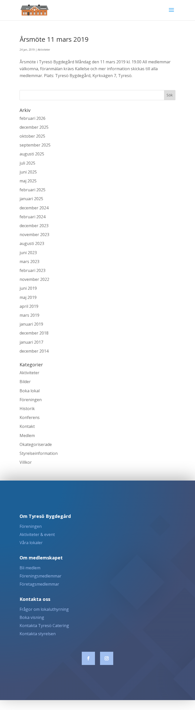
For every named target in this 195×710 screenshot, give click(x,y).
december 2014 (34, 351)
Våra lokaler (31, 542)
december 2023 (34, 225)
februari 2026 (32, 118)
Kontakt (27, 426)
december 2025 (34, 127)
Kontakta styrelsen (38, 633)
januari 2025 (31, 198)
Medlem (27, 435)
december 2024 (34, 208)
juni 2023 (28, 252)
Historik (27, 408)
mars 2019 (29, 315)
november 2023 (34, 234)
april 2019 (29, 306)
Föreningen (31, 399)
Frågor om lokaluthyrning (44, 609)
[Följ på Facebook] (88, 658)
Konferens (30, 417)
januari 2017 (31, 342)
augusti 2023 (32, 243)
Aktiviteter (44, 49)
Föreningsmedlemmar (40, 576)
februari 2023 (32, 270)
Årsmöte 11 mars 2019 (54, 39)
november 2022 (34, 279)
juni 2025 (28, 172)
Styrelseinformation (39, 453)
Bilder (25, 381)
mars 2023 (29, 261)
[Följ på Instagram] (106, 658)
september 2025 (35, 145)
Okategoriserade (36, 444)
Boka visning (32, 617)
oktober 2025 (32, 136)
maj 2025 (28, 181)
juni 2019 (28, 288)
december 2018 (34, 333)
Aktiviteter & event (37, 534)
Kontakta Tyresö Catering (44, 625)
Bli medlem (30, 568)
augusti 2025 (32, 154)
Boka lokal (30, 391)
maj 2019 (28, 297)
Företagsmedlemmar (39, 584)
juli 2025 (27, 163)
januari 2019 (31, 324)
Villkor (26, 462)
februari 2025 (32, 190)
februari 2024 (32, 217)
